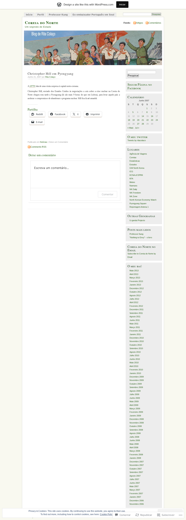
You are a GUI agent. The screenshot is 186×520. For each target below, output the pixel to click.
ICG (131, 171)
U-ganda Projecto (137, 220)
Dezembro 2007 (137, 462)
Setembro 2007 (136, 472)
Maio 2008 (134, 444)
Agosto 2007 (135, 476)
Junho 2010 (135, 359)
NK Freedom (135, 193)
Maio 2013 (134, 270)
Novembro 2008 (137, 423)
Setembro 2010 (136, 348)
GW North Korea (137, 168)
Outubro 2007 (136, 469)
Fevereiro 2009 (136, 412)
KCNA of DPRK (136, 175)
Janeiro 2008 (135, 458)
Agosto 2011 (135, 316)
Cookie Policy (107, 514)
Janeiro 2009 (135, 416)
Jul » (137, 128)
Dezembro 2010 (137, 338)
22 (147, 120)
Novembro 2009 (137, 380)
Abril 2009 (134, 405)
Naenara (133, 186)
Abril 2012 (134, 302)
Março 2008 (135, 451)
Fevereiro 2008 (136, 454)
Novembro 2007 (137, 465)
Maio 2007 (134, 486)
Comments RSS (38, 147)
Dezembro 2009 (137, 377)
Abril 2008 (134, 447)
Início (29, 14)
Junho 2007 (135, 483)
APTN (32, 86)
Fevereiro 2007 (136, 493)
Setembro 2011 (136, 313)
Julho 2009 (134, 394)
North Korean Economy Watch (143, 200)
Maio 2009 (134, 401)
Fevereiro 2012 (136, 306)
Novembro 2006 (137, 504)
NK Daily (133, 189)
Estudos (133, 164)
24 (157, 120)
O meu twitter (137, 137)
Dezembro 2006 (137, 500)
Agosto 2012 (135, 295)
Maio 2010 (134, 362)
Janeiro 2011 (135, 334)
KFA (131, 178)
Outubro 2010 (136, 345)
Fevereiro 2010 (136, 370)
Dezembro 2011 (136, 309)
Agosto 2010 (135, 352)
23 (152, 120)
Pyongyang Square (138, 203)
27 (138, 124)
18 (129, 120)
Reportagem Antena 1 (139, 207)
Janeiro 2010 (135, 373)
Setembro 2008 (136, 430)
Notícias (43, 142)
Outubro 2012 (136, 292)
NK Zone (133, 196)
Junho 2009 (135, 398)
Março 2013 (135, 278)
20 (138, 120)
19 (133, 120)
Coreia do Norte (41, 22)
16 (152, 116)
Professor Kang (58, 14)
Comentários (154, 23)
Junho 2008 (135, 440)
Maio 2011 (134, 324)
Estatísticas (135, 161)
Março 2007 (135, 490)
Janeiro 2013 (135, 285)
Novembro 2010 (137, 341)
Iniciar (122, 4)
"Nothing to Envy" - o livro (141, 237)
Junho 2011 (135, 320)
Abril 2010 (134, 366)
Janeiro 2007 (135, 497)
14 (143, 116)
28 (143, 124)
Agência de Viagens (138, 154)
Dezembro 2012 (137, 288)
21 (143, 120)
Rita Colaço (50, 77)
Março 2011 (135, 327)
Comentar (107, 194)
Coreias (133, 157)
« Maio (130, 128)
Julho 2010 (134, 355)
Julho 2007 (134, 479)
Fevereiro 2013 (136, 281)
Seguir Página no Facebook (140, 86)
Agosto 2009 (135, 391)
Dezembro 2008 (137, 419)
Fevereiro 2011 (136, 331)
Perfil (40, 14)
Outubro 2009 (136, 384)
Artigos (139, 23)
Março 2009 (135, 408)
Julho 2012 (134, 299)
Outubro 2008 (136, 426)
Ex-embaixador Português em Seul (93, 14)
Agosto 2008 (135, 433)
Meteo (132, 182)
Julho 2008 (134, 437)
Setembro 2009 (136, 387)
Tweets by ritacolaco (137, 140)
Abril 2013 (134, 274)
